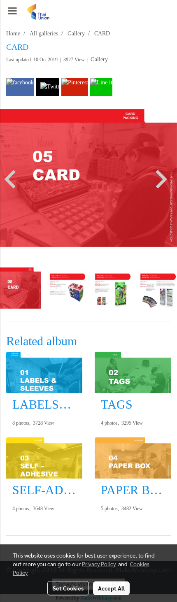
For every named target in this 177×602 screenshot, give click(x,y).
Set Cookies (68, 588)
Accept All (111, 588)
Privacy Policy (99, 563)
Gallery (99, 59)
